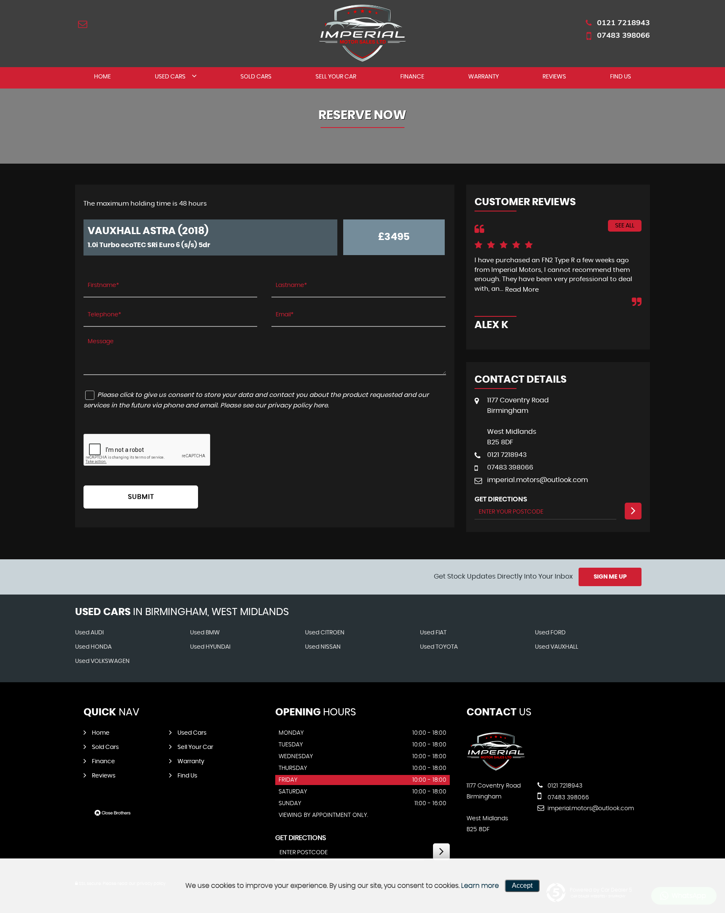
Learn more (480, 885)
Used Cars (170, 77)
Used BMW (205, 633)
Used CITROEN (324, 633)
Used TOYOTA (439, 647)
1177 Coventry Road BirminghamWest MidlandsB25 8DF (518, 421)
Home (102, 77)
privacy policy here (298, 405)
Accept (522, 885)
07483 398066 (623, 35)
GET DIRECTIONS (300, 838)
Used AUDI (89, 633)
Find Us (620, 77)
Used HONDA (93, 647)
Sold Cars (255, 77)
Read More (522, 290)
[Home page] (362, 33)
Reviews (554, 77)
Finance (412, 77)
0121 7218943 (623, 22)
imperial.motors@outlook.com (537, 480)
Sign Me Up (610, 577)
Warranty (483, 77)
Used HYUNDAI (210, 647)
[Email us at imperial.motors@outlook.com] (82, 24)
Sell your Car (336, 77)
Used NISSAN (323, 647)
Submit (141, 496)
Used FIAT (433, 633)
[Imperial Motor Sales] (496, 768)
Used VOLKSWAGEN (102, 661)
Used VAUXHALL (556, 647)
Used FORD (550, 633)
